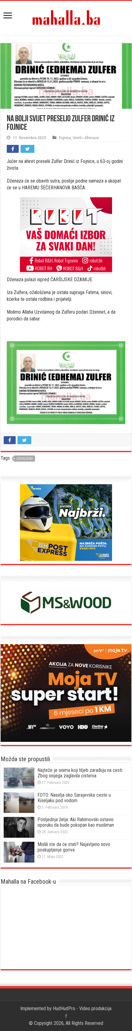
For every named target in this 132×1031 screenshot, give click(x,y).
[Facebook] (66, 1016)
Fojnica (65, 137)
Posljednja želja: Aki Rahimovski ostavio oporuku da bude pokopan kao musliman (75, 822)
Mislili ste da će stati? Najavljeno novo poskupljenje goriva (73, 847)
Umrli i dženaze (86, 137)
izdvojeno (24, 459)
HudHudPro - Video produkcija (82, 1008)
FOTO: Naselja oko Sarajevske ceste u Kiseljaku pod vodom (74, 797)
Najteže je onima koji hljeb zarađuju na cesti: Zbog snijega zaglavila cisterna (80, 773)
